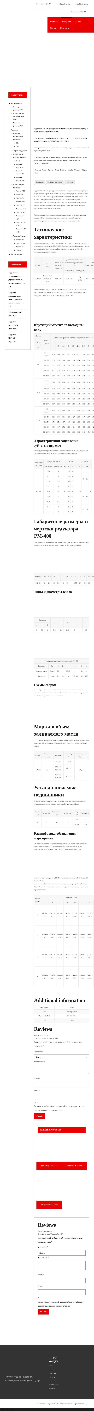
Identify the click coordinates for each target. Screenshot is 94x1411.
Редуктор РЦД (20, 202)
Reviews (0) (69, 182)
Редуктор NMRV (21, 243)
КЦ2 (17, 146)
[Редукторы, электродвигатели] (10, 5)
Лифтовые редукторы (20, 151)
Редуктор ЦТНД (21, 212)
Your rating (39, 1051)
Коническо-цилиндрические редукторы (18, 136)
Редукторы (14, 130)
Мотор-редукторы (16, 103)
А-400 (18, 161)
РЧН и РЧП (19, 250)
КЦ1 (17, 143)
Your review (39, 1062)
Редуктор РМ (44, 163)
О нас (52, 1370)
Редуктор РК (20, 194)
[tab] (40, 182)
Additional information (54, 182)
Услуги (52, 1377)
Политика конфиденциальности (54, 1384)
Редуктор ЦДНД (21, 209)
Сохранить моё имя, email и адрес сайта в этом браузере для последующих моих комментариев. (59, 1108)
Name (37, 1079)
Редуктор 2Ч (20, 239)
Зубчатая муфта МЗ (17, 254)
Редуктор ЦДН (20, 205)
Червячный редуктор (19, 236)
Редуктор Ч (19, 247)
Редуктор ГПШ (20, 191)
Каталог (53, 1373)
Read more (49, 1155)
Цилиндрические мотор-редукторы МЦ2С (18, 116)
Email (37, 1090)
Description (40, 182)
